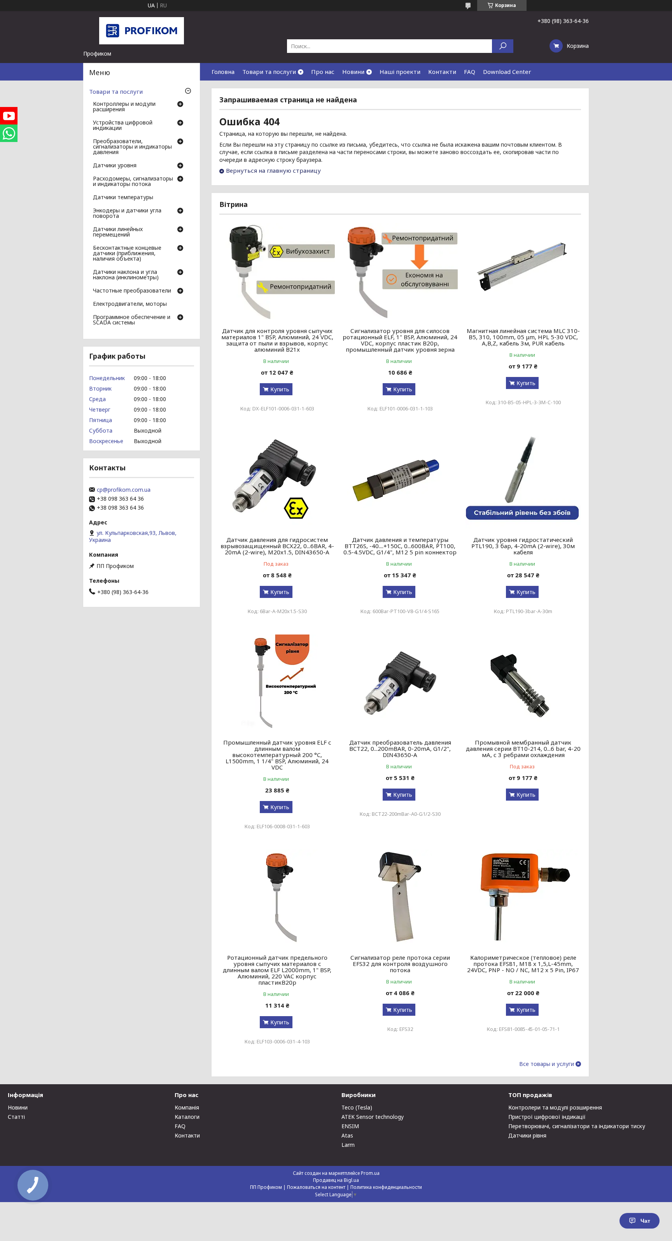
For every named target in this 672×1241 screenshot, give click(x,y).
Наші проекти (400, 71)
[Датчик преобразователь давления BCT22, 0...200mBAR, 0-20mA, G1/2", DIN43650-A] (400, 682)
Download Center (507, 71)
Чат (645, 1221)
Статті (16, 1116)
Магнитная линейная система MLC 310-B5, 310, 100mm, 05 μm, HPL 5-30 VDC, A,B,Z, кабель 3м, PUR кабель (523, 337)
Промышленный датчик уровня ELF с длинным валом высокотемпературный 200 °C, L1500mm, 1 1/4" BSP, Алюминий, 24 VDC (277, 754)
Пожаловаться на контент (316, 1187)
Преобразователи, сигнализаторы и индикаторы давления (132, 147)
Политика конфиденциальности (386, 1187)
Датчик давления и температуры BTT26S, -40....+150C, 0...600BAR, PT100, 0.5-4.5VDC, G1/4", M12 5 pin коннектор (400, 545)
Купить (279, 389)
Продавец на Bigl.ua (336, 1180)
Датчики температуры (123, 198)
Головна (223, 71)
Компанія (187, 1107)
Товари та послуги (269, 71)
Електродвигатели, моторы (130, 304)
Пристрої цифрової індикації (547, 1116)
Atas (347, 1135)
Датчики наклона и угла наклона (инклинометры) (126, 275)
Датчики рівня (527, 1135)
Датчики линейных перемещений (118, 232)
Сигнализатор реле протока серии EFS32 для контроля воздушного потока (400, 963)
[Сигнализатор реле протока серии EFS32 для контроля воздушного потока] (400, 898)
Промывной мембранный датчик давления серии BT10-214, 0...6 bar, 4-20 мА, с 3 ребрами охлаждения (523, 748)
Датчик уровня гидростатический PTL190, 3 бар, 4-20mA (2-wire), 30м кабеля (523, 545)
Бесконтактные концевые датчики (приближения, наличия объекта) (127, 253)
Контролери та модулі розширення (555, 1107)
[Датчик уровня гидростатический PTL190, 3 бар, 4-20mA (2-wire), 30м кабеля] (523, 480)
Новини (353, 71)
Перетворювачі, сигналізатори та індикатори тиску (576, 1126)
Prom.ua (370, 1173)
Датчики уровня (114, 166)
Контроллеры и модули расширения (124, 107)
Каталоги (187, 1116)
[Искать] (502, 46)
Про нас (322, 71)
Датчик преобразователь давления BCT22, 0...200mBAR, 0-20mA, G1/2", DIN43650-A (400, 748)
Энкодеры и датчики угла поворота (127, 213)
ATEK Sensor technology (372, 1116)
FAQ (469, 71)
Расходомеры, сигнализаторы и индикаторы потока (133, 182)
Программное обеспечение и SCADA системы (131, 320)
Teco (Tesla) (356, 1107)
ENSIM (350, 1126)
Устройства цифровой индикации (122, 125)
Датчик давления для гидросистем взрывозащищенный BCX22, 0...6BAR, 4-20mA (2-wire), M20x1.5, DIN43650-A (277, 545)
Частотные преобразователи (132, 291)
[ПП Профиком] (141, 30)
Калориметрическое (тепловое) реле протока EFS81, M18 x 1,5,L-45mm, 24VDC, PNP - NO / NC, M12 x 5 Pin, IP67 (523, 963)
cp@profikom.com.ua (123, 489)
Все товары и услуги (546, 1063)
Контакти (442, 71)
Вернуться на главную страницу (273, 170)
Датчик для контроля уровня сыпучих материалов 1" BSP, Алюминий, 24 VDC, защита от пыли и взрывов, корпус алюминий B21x (277, 340)
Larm (348, 1144)
